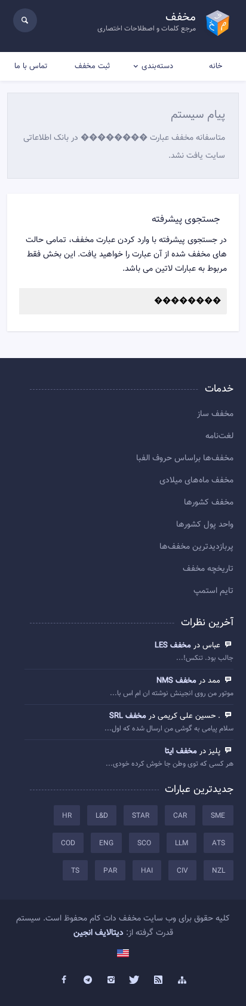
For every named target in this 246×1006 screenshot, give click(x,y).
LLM (181, 843)
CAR (180, 816)
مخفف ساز (215, 414)
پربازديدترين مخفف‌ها (196, 547)
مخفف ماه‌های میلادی (196, 480)
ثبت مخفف (92, 66)
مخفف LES (173, 646)
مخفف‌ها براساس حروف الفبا (184, 458)
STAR (140, 816)
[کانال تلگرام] (88, 980)
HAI (147, 871)
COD (68, 843)
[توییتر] (135, 980)
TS (75, 871)
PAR (110, 871)
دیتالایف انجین (98, 933)
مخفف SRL (127, 716)
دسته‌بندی (157, 66)
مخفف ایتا (181, 751)
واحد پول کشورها (204, 524)
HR (67, 816)
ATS (218, 843)
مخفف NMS (176, 681)
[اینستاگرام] (111, 980)
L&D (102, 816)
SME (218, 816)
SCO (144, 843)
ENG (106, 843)
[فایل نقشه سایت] (182, 980)
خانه (215, 66)
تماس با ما (30, 66)
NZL (218, 871)
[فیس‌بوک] (64, 980)
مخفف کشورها (208, 502)
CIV (182, 871)
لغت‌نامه (219, 436)
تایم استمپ (213, 591)
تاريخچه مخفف (208, 569)
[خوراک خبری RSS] (159, 980)
